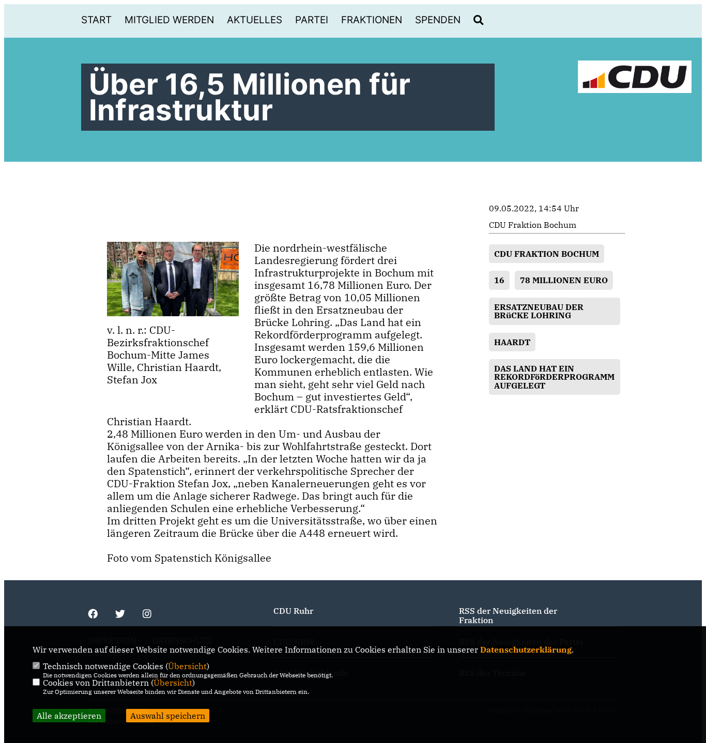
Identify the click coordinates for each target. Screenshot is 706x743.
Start (96, 20)
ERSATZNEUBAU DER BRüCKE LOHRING (539, 311)
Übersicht (187, 666)
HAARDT (512, 342)
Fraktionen (371, 20)
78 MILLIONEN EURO (564, 280)
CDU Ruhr (293, 611)
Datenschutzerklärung (526, 649)
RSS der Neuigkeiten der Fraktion (508, 615)
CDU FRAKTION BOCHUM (546, 253)
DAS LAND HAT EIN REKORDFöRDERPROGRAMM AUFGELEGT (554, 377)
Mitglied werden (169, 20)
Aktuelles (254, 20)
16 (499, 280)
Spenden (438, 20)
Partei (311, 20)
